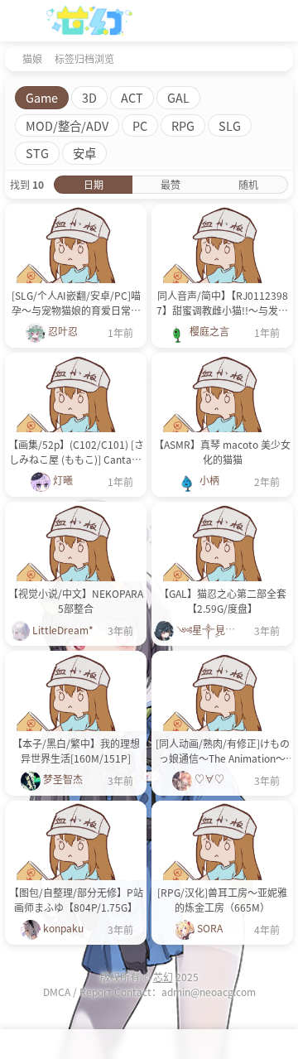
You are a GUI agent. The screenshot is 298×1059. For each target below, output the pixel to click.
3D (89, 97)
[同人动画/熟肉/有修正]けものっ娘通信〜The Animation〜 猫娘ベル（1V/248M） (223, 751)
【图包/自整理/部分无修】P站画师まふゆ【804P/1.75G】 (76, 899)
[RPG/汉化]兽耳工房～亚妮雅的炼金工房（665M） (222, 899)
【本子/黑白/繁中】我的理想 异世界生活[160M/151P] (76, 750)
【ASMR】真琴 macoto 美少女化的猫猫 (222, 451)
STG (37, 152)
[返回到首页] (9, 58)
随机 (248, 184)
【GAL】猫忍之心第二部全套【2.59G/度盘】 (222, 600)
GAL (178, 97)
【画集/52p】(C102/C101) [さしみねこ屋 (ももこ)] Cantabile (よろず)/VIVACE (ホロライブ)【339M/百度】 (76, 452)
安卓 (84, 152)
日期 (93, 184)
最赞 (170, 184)
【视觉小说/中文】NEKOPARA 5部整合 (75, 600)
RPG (183, 125)
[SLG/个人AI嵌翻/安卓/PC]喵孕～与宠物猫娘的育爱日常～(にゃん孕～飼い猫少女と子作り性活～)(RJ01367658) (76, 303)
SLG (230, 125)
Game (42, 97)
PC (139, 125)
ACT (132, 97)
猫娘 (32, 58)
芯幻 (163, 977)
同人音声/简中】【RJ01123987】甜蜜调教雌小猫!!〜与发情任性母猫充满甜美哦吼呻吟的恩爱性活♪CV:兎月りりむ (222, 303)
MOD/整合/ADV (67, 125)
